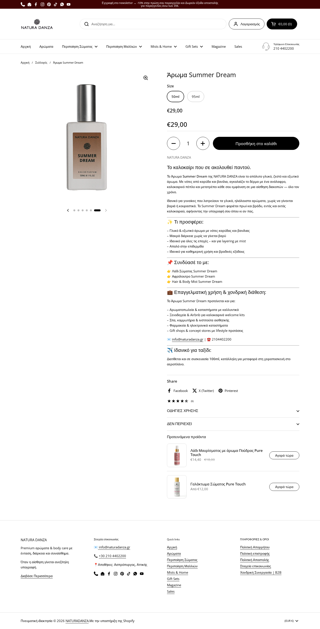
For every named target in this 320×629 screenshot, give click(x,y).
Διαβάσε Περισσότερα (37, 576)
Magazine (174, 585)
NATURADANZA (77, 621)
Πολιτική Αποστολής (254, 560)
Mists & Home (177, 572)
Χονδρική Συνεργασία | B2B (260, 572)
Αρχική (25, 62)
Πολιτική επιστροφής (255, 553)
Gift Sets (173, 578)
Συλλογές (41, 62)
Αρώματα (174, 553)
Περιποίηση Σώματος (182, 560)
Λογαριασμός (250, 24)
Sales (171, 591)
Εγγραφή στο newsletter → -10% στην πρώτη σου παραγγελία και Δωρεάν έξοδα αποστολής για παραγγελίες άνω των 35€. (160, 4)
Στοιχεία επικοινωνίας (255, 566)
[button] (282, 24)
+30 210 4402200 (112, 556)
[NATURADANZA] (37, 24)
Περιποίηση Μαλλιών (182, 566)
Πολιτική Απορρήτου (254, 547)
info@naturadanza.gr (114, 547)
